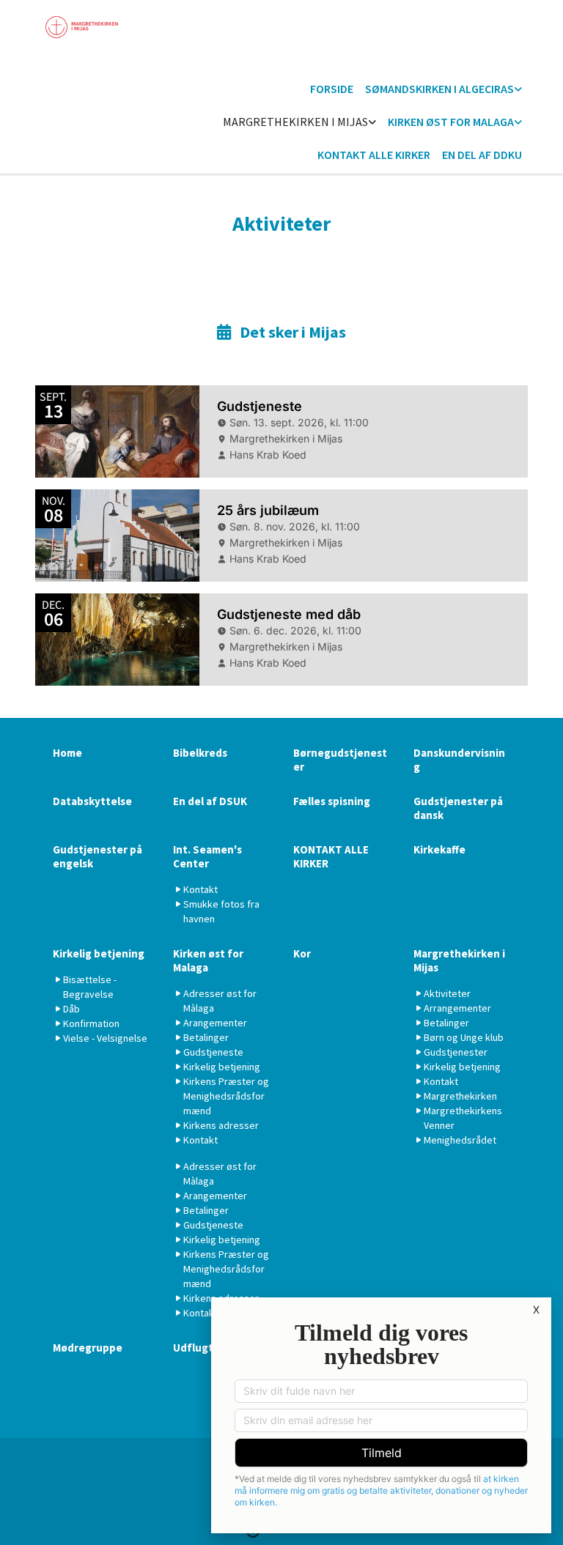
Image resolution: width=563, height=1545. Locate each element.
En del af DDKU (482, 154)
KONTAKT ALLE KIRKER (373, 154)
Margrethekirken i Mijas (295, 121)
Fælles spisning (331, 801)
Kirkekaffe (439, 849)
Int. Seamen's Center (207, 856)
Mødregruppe (87, 1348)
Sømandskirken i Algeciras (439, 88)
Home (67, 753)
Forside (331, 88)
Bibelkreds (200, 753)
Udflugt (193, 1348)
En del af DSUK (210, 801)
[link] (443, 89)
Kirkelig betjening (98, 953)
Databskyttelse (92, 801)
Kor (302, 953)
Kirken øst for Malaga (451, 121)
